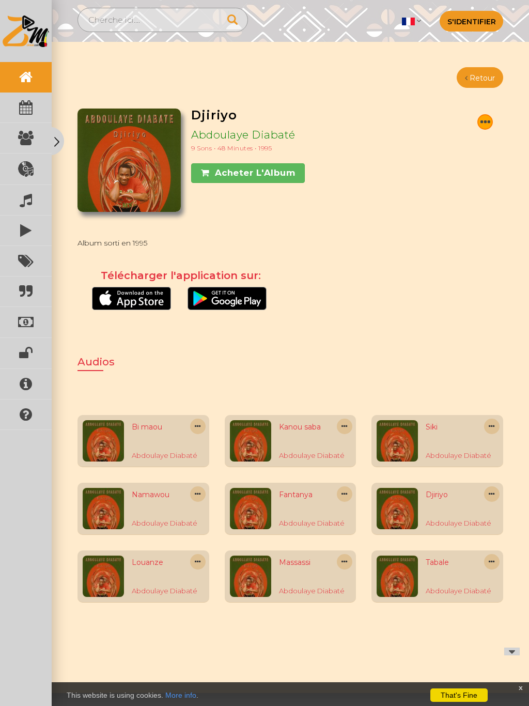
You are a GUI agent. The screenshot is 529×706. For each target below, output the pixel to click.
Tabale (437, 562)
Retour (481, 78)
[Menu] (485, 122)
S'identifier (471, 21)
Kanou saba (300, 427)
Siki (432, 427)
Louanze (147, 562)
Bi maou (147, 427)
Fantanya (296, 494)
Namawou (150, 494)
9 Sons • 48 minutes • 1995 (231, 148)
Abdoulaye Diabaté (243, 134)
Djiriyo (437, 494)
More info (180, 695)
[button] (411, 20)
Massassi (294, 562)
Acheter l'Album (255, 172)
